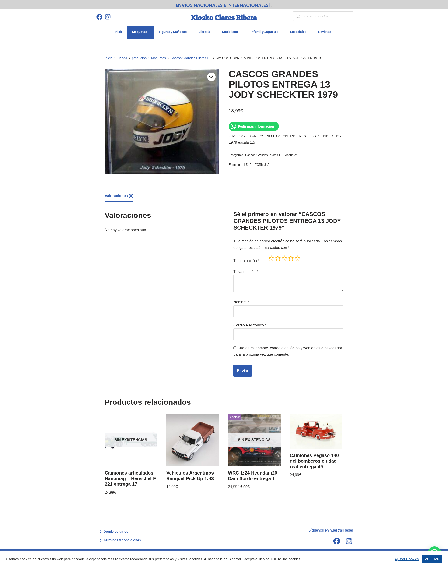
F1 (251, 165)
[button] (211, 77)
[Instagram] (107, 16)
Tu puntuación (246, 261)
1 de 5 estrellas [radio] (271, 258)
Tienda (122, 58)
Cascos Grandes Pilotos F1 (191, 58)
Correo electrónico (249, 325)
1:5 (245, 165)
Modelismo (230, 32)
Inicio (119, 32)
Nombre (241, 302)
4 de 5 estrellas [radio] (291, 258)
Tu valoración (245, 272)
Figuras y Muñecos (173, 32)
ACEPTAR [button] (432, 559)
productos (139, 58)
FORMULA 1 (263, 165)
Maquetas (139, 32)
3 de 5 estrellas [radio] (284, 258)
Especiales (298, 32)
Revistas (324, 32)
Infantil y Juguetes (264, 32)
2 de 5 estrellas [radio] (278, 258)
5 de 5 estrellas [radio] (297, 258)
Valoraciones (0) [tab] (119, 196)
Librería (204, 32)
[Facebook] (99, 16)
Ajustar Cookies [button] (407, 559)
